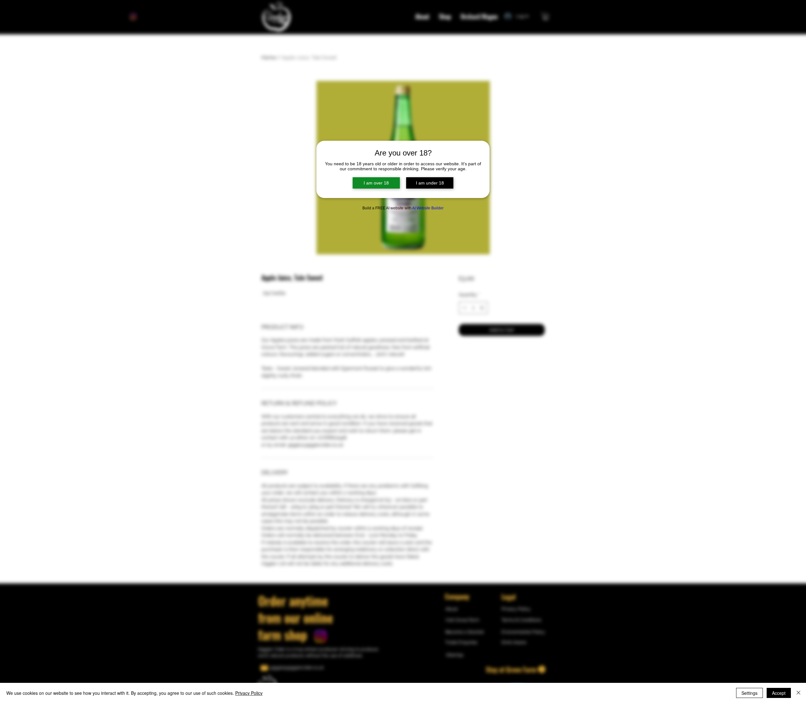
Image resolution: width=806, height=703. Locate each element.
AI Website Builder (428, 208)
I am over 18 (376, 182)
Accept (779, 693)
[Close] (798, 693)
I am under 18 (430, 182)
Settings (749, 693)
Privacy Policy (249, 693)
